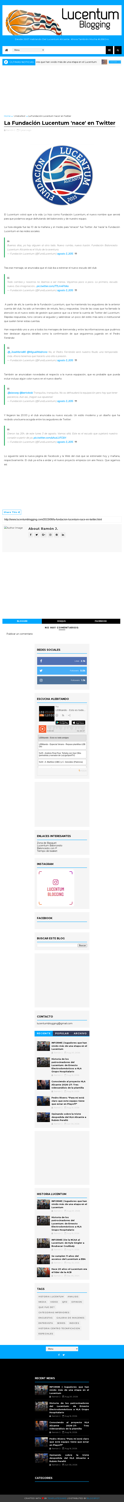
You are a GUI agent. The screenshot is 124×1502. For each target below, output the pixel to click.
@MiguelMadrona (37, 352)
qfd (64, 1302)
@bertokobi (26, 392)
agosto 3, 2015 (65, 253)
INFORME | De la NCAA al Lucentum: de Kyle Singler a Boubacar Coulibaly (68, 1242)
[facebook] (58, 1355)
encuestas (46, 1318)
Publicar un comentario (19, 633)
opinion (76, 1302)
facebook (101, 621)
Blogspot (93, 1498)
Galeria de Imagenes (70, 1318)
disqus (61, 621)
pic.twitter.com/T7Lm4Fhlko (53, 286)
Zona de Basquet (47, 842)
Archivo (80, 1033)
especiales (46, 1333)
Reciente (44, 1033)
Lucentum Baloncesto (49, 845)
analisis (73, 1296)
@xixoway (13, 392)
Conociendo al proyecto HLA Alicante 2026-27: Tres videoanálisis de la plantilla (68, 1084)
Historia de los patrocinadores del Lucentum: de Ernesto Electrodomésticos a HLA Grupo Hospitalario (67, 1065)
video (54, 1302)
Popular (62, 1033)
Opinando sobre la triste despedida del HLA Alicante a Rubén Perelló (69, 1117)
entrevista (46, 1323)
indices (74, 1323)
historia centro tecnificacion (59, 1328)
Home (7, 116)
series (61, 1323)
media (42, 1302)
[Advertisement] (61, 90)
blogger (22, 621)
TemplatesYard (57, 1498)
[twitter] (64, 1355)
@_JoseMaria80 (17, 352)
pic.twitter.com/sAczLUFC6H (50, 437)
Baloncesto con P (47, 848)
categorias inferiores (54, 1312)
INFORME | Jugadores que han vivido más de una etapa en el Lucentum (69, 1045)
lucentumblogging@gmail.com (54, 1023)
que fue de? (47, 1307)
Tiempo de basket (47, 851)
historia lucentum (102, 62)
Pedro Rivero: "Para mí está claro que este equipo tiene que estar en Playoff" (68, 1100)
